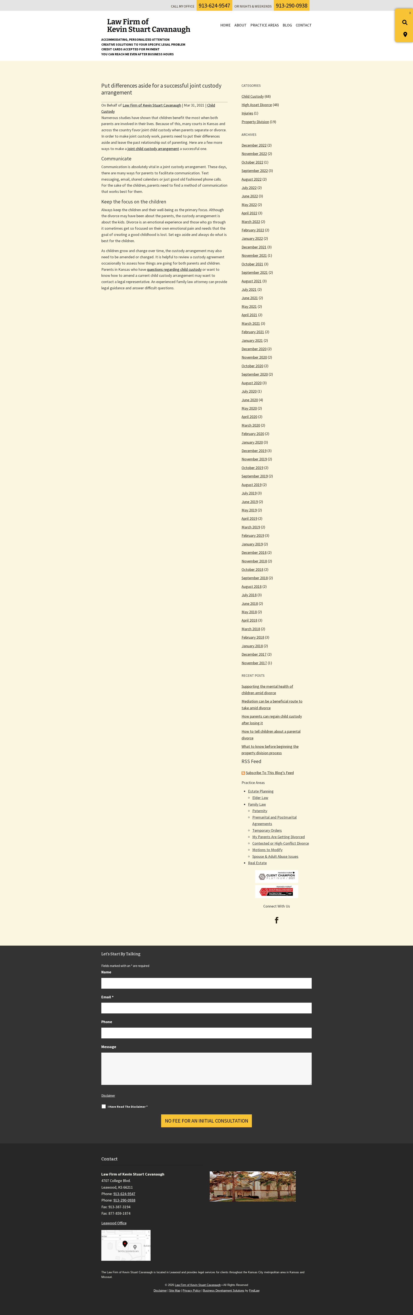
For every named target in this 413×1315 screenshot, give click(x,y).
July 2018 (249, 594)
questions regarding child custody (174, 269)
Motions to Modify (267, 849)
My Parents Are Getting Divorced (278, 836)
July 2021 (249, 289)
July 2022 (249, 187)
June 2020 (250, 399)
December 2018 (254, 552)
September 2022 (255, 170)
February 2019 (253, 535)
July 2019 (249, 493)
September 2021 (255, 272)
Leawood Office (113, 1223)
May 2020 (249, 408)
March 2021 (251, 323)
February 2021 (253, 331)
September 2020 (255, 374)
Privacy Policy (192, 1290)
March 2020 (251, 425)
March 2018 (251, 628)
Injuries (247, 113)
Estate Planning (261, 791)
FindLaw (254, 1290)
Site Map (174, 1290)
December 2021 (254, 247)
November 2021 (254, 255)
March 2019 (251, 527)
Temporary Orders (267, 830)
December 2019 (254, 450)
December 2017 (254, 654)
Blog (287, 25)
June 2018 (250, 603)
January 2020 (252, 442)
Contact (304, 25)
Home (225, 25)
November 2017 (254, 662)
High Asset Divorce (257, 104)
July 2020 (249, 391)
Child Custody (253, 96)
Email (107, 996)
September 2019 (255, 476)
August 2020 (252, 382)
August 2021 (252, 281)
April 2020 (249, 416)
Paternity (259, 810)
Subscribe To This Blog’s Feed (270, 772)
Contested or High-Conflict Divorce (280, 843)
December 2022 (254, 145)
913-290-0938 (291, 5)
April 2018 (249, 620)
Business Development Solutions (223, 1290)
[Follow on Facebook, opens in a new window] (276, 920)
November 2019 (254, 459)
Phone (106, 1021)
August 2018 (252, 586)
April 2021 (249, 314)
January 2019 (252, 544)
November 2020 (254, 357)
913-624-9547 (214, 5)
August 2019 (252, 484)
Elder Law (260, 797)
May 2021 (249, 306)
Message (108, 1046)
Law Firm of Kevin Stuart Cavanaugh (152, 105)
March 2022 (251, 221)
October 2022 (252, 162)
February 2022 (253, 230)
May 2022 (249, 204)
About (240, 25)
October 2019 (252, 467)
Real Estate (257, 862)
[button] (408, 1283)
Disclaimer (108, 1096)
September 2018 (255, 577)
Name (106, 972)
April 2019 (249, 518)
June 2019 (250, 501)
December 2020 (254, 348)
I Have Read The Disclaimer (128, 1107)
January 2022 (252, 238)
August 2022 (252, 179)
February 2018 (253, 637)
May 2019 (249, 510)
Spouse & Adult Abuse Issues (275, 856)
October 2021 (252, 264)
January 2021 (252, 340)
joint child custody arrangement (153, 148)
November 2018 (254, 561)
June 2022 (250, 196)
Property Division (255, 121)
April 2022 (249, 213)
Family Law (257, 804)
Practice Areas (264, 25)
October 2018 (252, 569)
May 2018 (249, 611)
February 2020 (253, 433)
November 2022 (254, 153)
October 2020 (252, 365)
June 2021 (250, 297)
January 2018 (252, 645)
